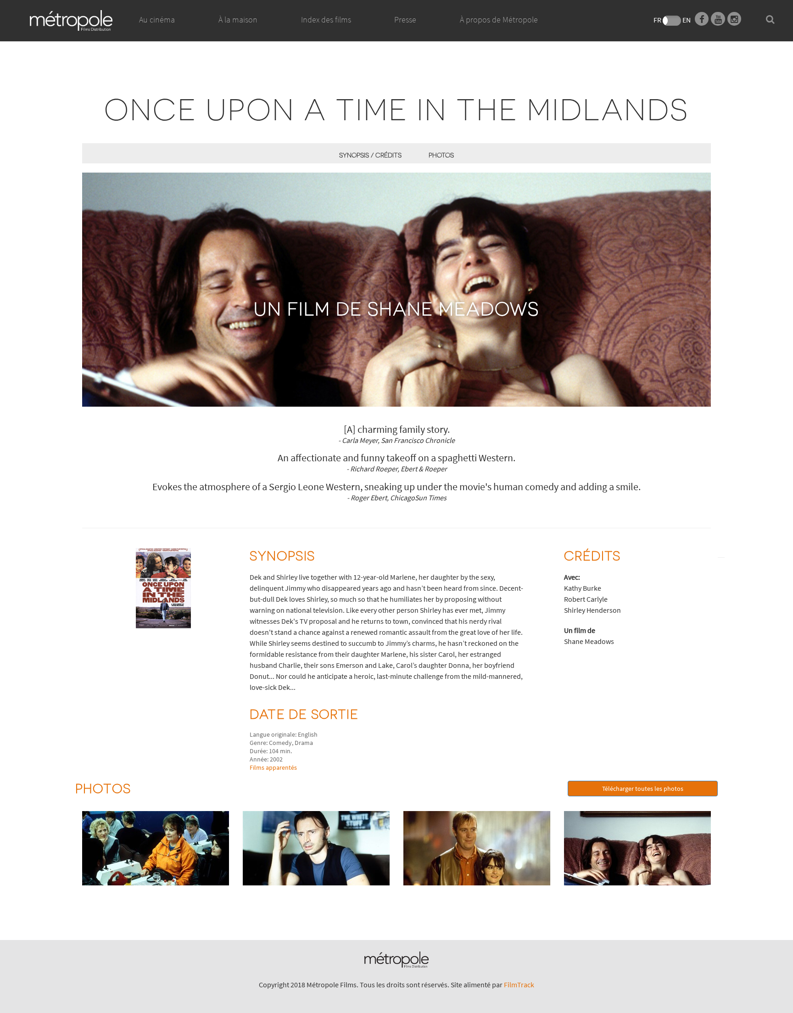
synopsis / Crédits (370, 155)
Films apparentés (273, 767)
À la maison (237, 19)
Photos (441, 155)
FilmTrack (519, 984)
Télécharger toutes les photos (642, 788)
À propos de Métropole (499, 19)
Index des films (326, 19)
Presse (405, 19)
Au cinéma (157, 19)
